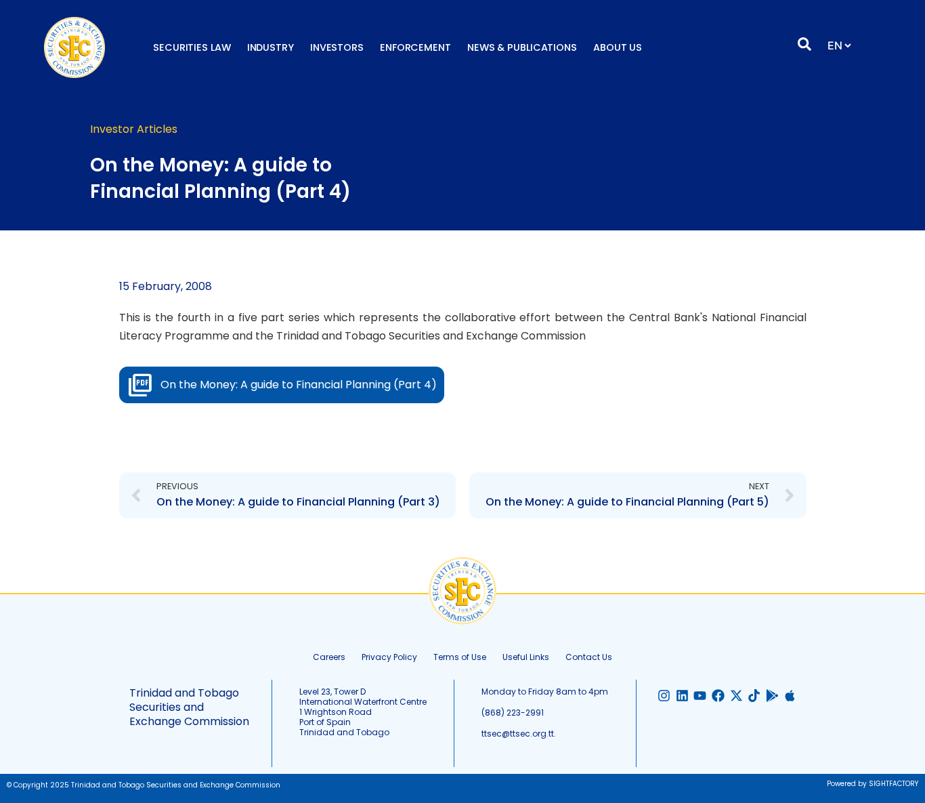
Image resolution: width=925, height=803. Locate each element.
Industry (270, 47)
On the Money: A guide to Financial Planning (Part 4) (298, 384)
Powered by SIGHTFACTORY (872, 784)
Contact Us (588, 657)
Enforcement (415, 47)
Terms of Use (459, 657)
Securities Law (192, 47)
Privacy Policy (389, 657)
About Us (617, 47)
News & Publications (522, 47)
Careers (329, 657)
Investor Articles (133, 129)
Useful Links (525, 657)
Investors (337, 47)
